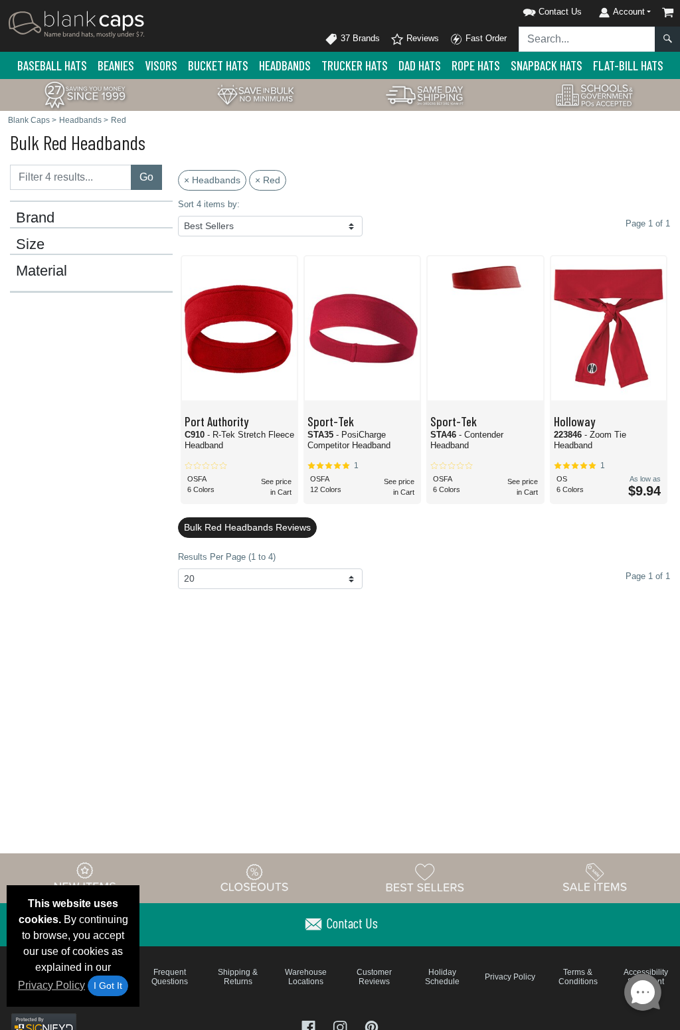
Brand (35, 218)
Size (30, 244)
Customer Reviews (374, 977)
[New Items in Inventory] (85, 877)
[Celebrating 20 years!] (85, 94)
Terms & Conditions (578, 977)
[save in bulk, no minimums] (255, 94)
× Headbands (212, 180)
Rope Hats (476, 65)
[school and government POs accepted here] (595, 95)
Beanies (116, 65)
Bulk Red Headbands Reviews (247, 527)
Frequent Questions (169, 977)
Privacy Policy (51, 985)
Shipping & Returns (238, 977)
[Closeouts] (255, 877)
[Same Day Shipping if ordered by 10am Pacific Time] (425, 94)
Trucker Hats (354, 65)
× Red (267, 180)
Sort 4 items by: (209, 204)
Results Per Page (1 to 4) (227, 557)
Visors (161, 65)
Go (146, 177)
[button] (535, 9)
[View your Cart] (668, 12)
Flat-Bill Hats (628, 65)
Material (41, 271)
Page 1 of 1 (648, 576)
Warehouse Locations (306, 977)
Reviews (421, 38)
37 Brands (359, 38)
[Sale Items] (595, 877)
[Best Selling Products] (425, 877)
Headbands (285, 65)
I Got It (108, 985)
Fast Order (485, 38)
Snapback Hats (546, 65)
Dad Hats (419, 65)
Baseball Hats (52, 65)
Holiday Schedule (442, 977)
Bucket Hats (218, 65)
